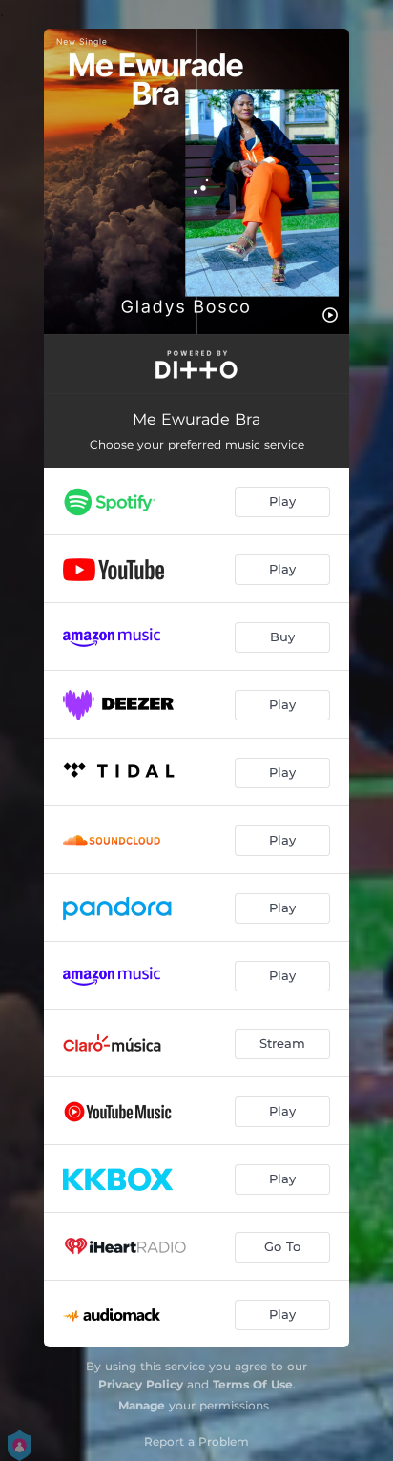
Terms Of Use (253, 1384)
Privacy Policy (140, 1384)
